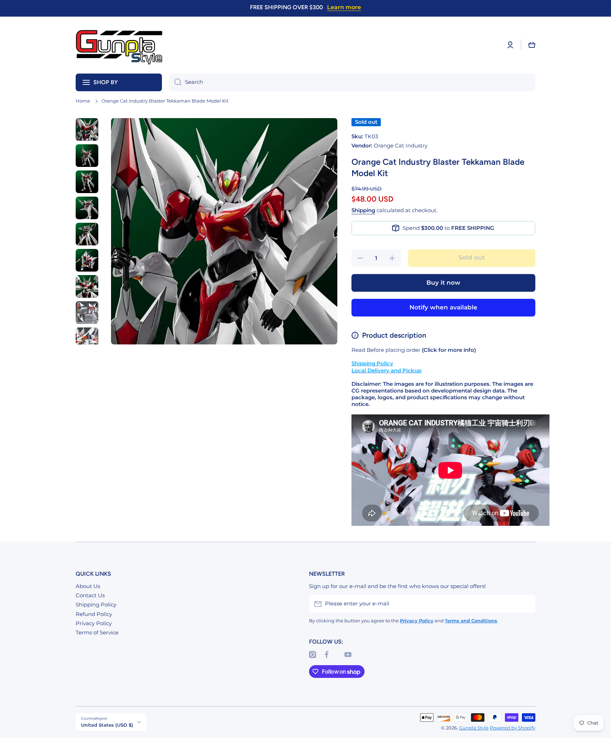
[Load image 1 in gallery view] (87, 129)
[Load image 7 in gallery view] (87, 286)
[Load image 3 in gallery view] (87, 181)
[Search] (175, 82)
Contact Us (90, 595)
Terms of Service (97, 632)
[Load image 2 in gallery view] (87, 155)
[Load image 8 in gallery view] (87, 312)
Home (83, 101)
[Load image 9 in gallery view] (87, 338)
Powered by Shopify (512, 728)
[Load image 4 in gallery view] (87, 208)
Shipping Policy (96, 605)
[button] (531, 44)
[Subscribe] (526, 604)
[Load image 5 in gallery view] (87, 234)
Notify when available (443, 307)
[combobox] (352, 82)
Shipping (363, 210)
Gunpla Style (474, 728)
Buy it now (443, 282)
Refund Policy (94, 614)
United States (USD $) (107, 725)
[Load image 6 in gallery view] (87, 260)
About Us (88, 586)
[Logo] (120, 45)
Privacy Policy (94, 623)
